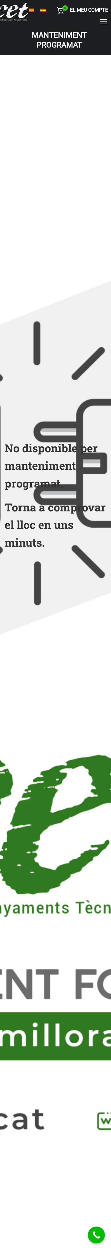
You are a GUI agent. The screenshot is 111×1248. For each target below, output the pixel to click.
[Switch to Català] (31, 10)
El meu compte (89, 10)
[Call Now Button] (96, 1235)
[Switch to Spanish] (43, 10)
